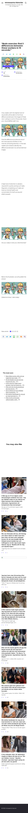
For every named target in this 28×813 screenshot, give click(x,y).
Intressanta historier (14, 3)
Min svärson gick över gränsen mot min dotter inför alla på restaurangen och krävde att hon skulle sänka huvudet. (13, 688)
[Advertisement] (14, 27)
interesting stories (8, 66)
